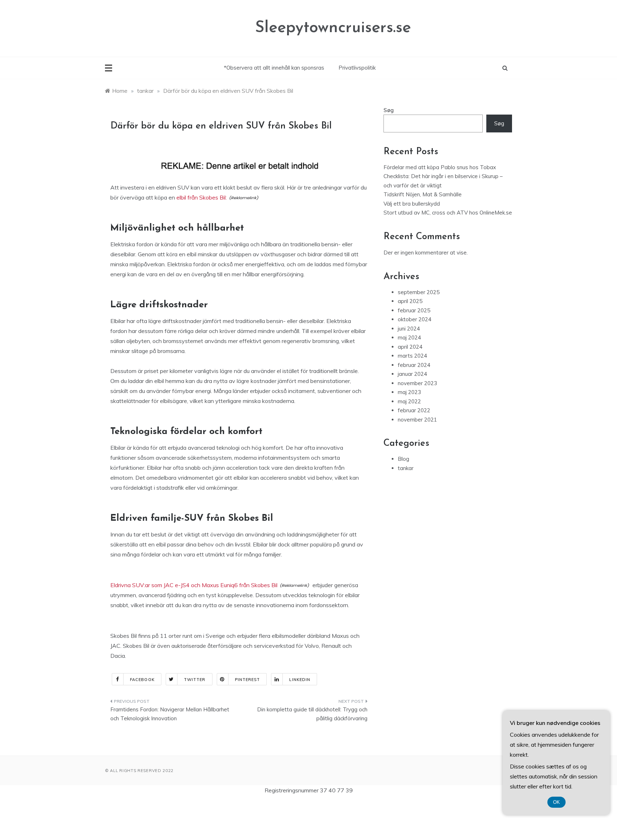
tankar (405, 468)
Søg (388, 110)
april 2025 (410, 301)
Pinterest (247, 679)
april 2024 (410, 346)
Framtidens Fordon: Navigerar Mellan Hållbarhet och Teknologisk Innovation (169, 714)
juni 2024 (409, 328)
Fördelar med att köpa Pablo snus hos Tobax (439, 167)
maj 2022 (409, 401)
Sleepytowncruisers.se (333, 28)
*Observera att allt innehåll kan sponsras (274, 67)
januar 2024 (412, 373)
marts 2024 (412, 355)
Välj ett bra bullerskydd (411, 203)
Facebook (142, 679)
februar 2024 (414, 365)
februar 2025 (414, 310)
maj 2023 (409, 392)
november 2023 (417, 383)
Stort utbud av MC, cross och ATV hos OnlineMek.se (447, 212)
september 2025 (419, 292)
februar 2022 (414, 410)
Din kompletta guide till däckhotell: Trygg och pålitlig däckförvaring (312, 714)
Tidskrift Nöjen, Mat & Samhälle (422, 194)
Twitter (195, 679)
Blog (403, 458)
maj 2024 (409, 337)
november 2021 (417, 419)
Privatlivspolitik (357, 67)
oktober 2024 (414, 319)
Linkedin (299, 679)
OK (556, 802)
